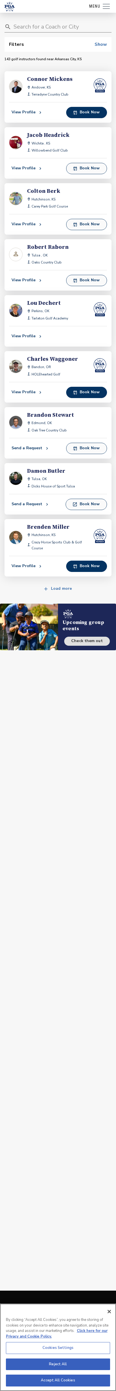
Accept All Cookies (58, 1380)
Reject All (58, 1364)
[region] (58, 1347)
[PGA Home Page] (10, 6)
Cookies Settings (58, 1347)
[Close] (109, 1311)
